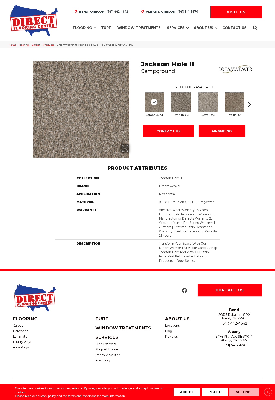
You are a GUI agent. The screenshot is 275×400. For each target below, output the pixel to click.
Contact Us (234, 28)
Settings (244, 392)
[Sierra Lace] (208, 102)
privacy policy (47, 396)
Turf (106, 28)
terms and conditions (82, 396)
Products (48, 44)
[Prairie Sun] (235, 102)
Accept (187, 392)
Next (249, 98)
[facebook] (184, 290)
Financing (222, 131)
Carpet (36, 44)
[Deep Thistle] (181, 102)
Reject (215, 392)
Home (12, 44)
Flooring (82, 28)
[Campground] (154, 102)
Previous (138, 98)
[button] (95, 28)
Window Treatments (139, 28)
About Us (203, 28)
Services (176, 28)
